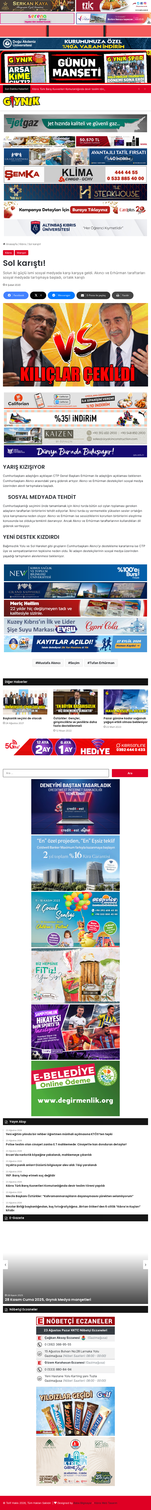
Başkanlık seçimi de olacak (22, 718)
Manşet (21, 252)
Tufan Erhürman (101, 663)
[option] (75, 1264)
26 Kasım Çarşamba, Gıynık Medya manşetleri (47, 1299)
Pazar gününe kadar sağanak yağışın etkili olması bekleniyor (126, 720)
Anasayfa (11, 244)
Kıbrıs (22, 244)
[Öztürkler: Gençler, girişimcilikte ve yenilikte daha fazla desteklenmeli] (75, 701)
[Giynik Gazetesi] (21, 102)
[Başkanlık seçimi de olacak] (25, 701)
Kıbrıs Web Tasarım (105, 1502)
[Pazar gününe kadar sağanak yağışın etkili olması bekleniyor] (126, 701)
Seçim (75, 663)
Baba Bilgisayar (83, 1502)
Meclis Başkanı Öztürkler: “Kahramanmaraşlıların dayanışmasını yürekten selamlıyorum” (85, 89)
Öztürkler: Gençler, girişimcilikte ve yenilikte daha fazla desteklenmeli (75, 722)
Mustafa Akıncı (49, 663)
